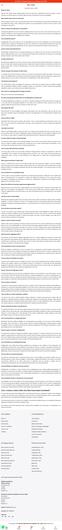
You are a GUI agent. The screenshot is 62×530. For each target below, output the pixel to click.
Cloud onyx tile (5, 452)
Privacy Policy (4, 421)
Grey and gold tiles (6, 466)
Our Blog (3, 431)
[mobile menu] (10, 5)
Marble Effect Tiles (36, 458)
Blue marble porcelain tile (8, 460)
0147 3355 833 (10, 511)
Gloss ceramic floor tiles (7, 447)
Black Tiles (34, 463)
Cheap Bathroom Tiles (37, 447)
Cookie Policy (4, 424)
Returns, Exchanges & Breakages (40, 426)
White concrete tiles (6, 455)
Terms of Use (4, 429)
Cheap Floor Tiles (36, 452)
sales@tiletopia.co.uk (10, 507)
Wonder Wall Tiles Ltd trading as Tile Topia (30, 523)
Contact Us (35, 421)
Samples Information (37, 429)
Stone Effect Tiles (36, 460)
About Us (3, 418)
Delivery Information (37, 424)
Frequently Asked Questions (39, 431)
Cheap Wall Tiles (36, 450)
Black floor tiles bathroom (8, 450)
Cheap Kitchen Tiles (37, 455)
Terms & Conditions (6, 426)
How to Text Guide (36, 434)
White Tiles (34, 466)
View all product (5, 468)
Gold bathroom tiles (6, 463)
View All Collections (37, 471)
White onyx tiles (5, 458)
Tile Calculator (35, 418)
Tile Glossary (35, 437)
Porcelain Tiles (35, 468)
